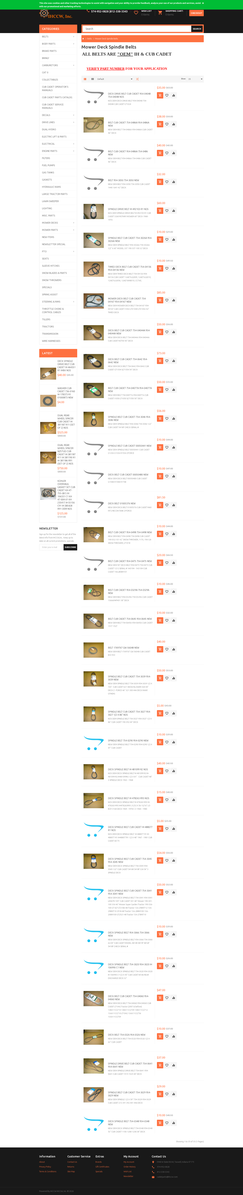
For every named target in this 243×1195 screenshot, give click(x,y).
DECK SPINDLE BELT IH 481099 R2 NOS (128, 769)
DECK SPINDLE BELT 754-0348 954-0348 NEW (128, 1123)
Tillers (46, 319)
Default (100, 79)
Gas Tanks (48, 172)
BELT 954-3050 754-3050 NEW (123, 180)
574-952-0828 (163, 1167)
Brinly (45, 58)
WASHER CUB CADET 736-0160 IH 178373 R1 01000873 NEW (66, 393)
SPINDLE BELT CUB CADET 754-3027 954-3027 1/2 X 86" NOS (129, 713)
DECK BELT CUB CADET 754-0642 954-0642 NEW (128, 361)
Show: (183, 79)
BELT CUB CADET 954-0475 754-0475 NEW (130, 561)
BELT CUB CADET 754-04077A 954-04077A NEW (130, 389)
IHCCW (53, 1191)
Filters (46, 158)
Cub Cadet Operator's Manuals (55, 88)
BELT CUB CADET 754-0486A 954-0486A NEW (128, 124)
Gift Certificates (102, 1167)
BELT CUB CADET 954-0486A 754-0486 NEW (128, 153)
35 (189, 79)
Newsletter (128, 1176)
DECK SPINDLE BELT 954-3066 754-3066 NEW (128, 934)
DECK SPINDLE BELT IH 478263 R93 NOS (128, 798)
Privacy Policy (45, 1167)
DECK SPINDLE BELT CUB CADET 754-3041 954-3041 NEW (130, 892)
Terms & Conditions (47, 1171)
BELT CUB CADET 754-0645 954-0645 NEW (130, 619)
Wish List (127, 1171)
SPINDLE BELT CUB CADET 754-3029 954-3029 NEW (129, 1094)
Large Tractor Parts (55, 194)
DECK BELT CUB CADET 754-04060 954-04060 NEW (128, 998)
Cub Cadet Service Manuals (53, 106)
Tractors (48, 326)
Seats (45, 258)
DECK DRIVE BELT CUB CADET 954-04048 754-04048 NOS (129, 95)
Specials (47, 287)
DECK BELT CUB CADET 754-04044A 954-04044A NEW (129, 332)
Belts (45, 36)
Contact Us (72, 1162)
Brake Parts (49, 51)
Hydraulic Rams (51, 187)
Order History (130, 1167)
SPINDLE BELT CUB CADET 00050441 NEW (129, 445)
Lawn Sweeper (50, 201)
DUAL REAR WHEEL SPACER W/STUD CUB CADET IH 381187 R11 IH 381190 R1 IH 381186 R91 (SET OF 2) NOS (67, 454)
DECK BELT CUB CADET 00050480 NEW (128, 474)
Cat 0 (45, 72)
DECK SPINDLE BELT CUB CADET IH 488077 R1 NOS (130, 828)
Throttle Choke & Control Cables (53, 310)
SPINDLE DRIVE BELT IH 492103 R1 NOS (128, 209)
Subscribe (70, 547)
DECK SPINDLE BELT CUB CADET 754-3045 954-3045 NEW (130, 860)
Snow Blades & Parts (54, 273)
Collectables (50, 79)
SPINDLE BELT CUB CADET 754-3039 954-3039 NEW (129, 678)
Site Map (71, 1171)
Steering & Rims (51, 301)
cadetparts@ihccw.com (167, 1177)
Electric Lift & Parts (54, 136)
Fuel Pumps (48, 165)
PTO (44, 251)
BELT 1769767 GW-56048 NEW (123, 647)
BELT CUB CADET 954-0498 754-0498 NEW (130, 532)
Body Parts (48, 43)
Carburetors (50, 65)
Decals (46, 115)
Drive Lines (48, 122)
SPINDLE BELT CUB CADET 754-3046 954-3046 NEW (129, 418)
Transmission (50, 333)
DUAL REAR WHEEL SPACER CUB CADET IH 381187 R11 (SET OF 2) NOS (66, 421)
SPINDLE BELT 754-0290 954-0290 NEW (128, 740)
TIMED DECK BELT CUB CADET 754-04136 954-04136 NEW (129, 268)
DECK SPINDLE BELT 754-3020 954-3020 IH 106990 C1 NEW (130, 966)
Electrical (48, 144)
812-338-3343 (119, 11)
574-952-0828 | (100, 11)
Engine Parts (49, 151)
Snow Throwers (51, 280)
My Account (129, 1162)
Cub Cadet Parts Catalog (57, 97)
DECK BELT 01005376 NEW (122, 503)
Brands (98, 1162)
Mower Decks (50, 222)
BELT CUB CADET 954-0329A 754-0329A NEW (128, 591)
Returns (70, 1167)
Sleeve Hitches (50, 266)
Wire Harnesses (51, 341)
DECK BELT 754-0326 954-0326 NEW (126, 1034)
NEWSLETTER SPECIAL (53, 244)
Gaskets (47, 179)
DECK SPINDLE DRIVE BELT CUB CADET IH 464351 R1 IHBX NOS (67, 366)
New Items (48, 237)
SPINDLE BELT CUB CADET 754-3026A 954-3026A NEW (130, 239)
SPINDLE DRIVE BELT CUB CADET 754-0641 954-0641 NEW (130, 1065)
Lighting (47, 208)
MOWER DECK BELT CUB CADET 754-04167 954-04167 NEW (127, 300)
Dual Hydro (49, 129)
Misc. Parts (48, 215)
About (42, 1162)
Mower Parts (50, 230)
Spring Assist (50, 294)
